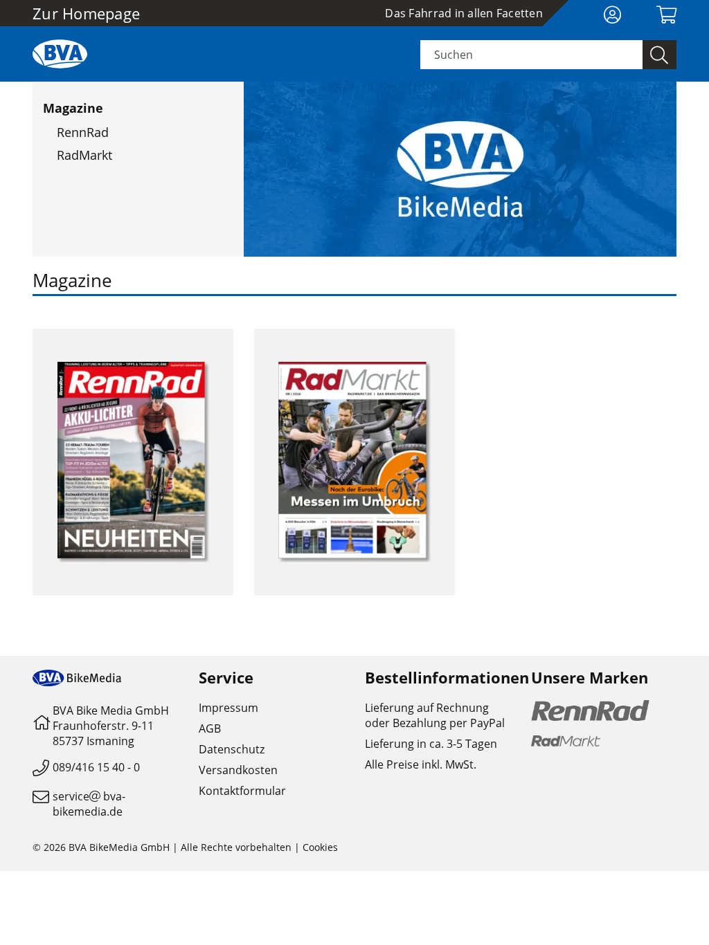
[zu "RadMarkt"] (354, 462)
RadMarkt (84, 155)
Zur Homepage (86, 13)
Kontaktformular (242, 790)
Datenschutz (231, 749)
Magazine (73, 108)
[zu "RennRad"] (133, 462)
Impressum (228, 707)
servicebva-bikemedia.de (89, 804)
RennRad (83, 132)
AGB (210, 728)
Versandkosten (238, 770)
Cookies (320, 847)
